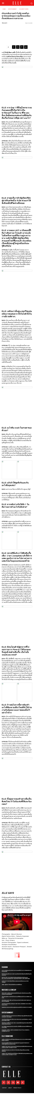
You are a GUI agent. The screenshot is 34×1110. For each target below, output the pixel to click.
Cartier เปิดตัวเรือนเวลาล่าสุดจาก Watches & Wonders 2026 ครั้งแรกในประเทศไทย (16, 1004)
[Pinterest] (22, 47)
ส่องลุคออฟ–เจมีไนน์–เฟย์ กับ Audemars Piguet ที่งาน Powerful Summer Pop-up (16, 1030)
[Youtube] (18, 1082)
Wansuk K (4, 23)
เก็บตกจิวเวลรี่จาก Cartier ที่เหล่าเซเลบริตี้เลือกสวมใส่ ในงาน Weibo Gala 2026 (17, 997)
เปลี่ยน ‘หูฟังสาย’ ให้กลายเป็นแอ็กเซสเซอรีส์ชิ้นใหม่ (12, 984)
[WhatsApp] (26, 47)
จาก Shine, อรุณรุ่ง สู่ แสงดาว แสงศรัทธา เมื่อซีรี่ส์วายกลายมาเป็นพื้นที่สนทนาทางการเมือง (17, 1027)
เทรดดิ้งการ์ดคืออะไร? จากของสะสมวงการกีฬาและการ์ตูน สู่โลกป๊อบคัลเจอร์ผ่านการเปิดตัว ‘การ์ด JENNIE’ (17, 1016)
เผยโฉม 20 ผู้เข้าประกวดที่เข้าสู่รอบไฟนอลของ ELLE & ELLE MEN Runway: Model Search (16, 1040)
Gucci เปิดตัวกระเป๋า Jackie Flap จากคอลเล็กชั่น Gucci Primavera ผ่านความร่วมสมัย (17, 971)
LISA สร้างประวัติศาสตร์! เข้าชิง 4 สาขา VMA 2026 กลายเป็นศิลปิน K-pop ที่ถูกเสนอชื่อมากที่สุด (16, 1020)
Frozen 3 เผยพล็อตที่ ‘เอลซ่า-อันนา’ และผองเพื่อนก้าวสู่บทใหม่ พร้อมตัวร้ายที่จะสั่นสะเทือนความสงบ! (17, 1023)
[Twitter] (13, 1082)
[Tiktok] (22, 1082)
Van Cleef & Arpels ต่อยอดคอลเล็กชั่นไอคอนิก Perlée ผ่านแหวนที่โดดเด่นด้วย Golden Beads (16, 993)
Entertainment (12, 9)
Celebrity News (23, 9)
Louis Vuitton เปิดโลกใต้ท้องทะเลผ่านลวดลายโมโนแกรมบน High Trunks (15, 981)
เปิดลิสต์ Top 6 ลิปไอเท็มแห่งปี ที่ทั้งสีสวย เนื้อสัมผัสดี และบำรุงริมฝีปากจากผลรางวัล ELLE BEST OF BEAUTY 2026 (17, 1054)
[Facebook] (14, 47)
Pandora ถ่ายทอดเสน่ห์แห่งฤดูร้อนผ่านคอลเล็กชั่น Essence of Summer (17, 1007)
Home (4, 9)
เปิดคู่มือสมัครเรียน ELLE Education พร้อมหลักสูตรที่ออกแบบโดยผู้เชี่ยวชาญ (15, 1050)
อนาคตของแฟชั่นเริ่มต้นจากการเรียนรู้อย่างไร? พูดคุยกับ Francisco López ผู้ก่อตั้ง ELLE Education (15, 1043)
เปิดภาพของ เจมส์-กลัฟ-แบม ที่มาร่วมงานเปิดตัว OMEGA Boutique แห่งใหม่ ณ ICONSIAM (16, 1001)
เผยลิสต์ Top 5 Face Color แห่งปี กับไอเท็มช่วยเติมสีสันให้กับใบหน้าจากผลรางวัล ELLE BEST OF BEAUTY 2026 (17, 1047)
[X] (18, 47)
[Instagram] (8, 1082)
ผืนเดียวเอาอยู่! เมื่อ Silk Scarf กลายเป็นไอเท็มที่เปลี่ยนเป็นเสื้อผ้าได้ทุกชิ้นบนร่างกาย (17, 974)
